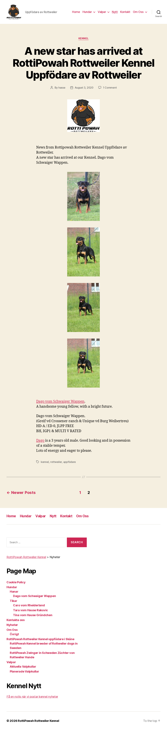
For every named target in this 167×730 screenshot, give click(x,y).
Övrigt (14, 634)
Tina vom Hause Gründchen (32, 615)
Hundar (87, 12)
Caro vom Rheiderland (29, 605)
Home (76, 12)
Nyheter (12, 625)
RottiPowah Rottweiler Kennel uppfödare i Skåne (40, 639)
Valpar (102, 12)
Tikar (13, 601)
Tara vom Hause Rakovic (30, 610)
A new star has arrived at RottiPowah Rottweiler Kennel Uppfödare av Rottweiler (83, 63)
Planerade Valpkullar (24, 671)
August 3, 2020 (84, 87)
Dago (40, 440)
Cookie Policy (16, 582)
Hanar (14, 591)
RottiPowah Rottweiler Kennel (38, 720)
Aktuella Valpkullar (23, 666)
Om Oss (138, 12)
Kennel (83, 38)
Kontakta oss (16, 620)
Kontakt (125, 12)
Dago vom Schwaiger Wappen (60, 401)
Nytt (115, 12)
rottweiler (56, 462)
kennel (45, 462)
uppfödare (69, 462)
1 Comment (110, 87)
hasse (61, 87)
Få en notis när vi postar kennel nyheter (32, 696)
